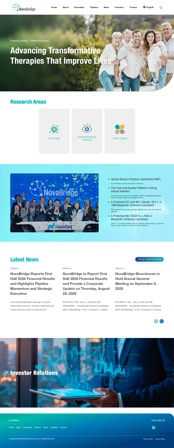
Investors (119, 7)
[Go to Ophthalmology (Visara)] (87, 131)
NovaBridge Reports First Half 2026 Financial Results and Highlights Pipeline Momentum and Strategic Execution (32, 284)
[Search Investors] (160, 6)
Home (54, 7)
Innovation (79, 7)
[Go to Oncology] (54, 131)
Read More (28, 67)
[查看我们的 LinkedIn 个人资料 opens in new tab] (153, 427)
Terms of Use (148, 439)
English (150, 7)
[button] (84, 89)
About (65, 7)
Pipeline (94, 7)
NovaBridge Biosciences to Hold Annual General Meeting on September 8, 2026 (137, 281)
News (106, 7)
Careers (133, 7)
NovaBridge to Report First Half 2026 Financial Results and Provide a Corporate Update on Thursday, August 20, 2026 (86, 284)
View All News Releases (149, 259)
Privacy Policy (160, 439)
